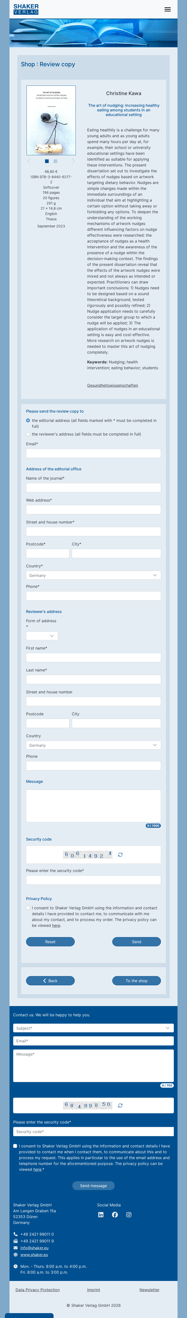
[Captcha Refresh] (120, 855)
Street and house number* (50, 522)
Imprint (93, 1289)
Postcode (35, 713)
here (56, 925)
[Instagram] (128, 1214)
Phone (31, 756)
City (75, 713)
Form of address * (41, 623)
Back (52, 980)
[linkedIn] (100, 1214)
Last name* (36, 670)
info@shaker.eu (34, 1247)
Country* (34, 565)
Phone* (32, 586)
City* (76, 544)
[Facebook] (115, 1214)
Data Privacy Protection (38, 1289)
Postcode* (36, 544)
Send (136, 941)
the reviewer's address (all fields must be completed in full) (86, 434)
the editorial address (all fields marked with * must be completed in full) (94, 423)
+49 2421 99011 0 (37, 1234)
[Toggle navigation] (168, 9)
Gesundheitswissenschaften (112, 385)
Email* (32, 443)
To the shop (137, 980)
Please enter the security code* (55, 870)
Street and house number (49, 691)
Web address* (39, 500)
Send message (93, 1185)
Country (33, 735)
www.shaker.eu (34, 1254)
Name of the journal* (45, 478)
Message (34, 781)
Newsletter (149, 1289)
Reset (50, 941)
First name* (36, 648)
